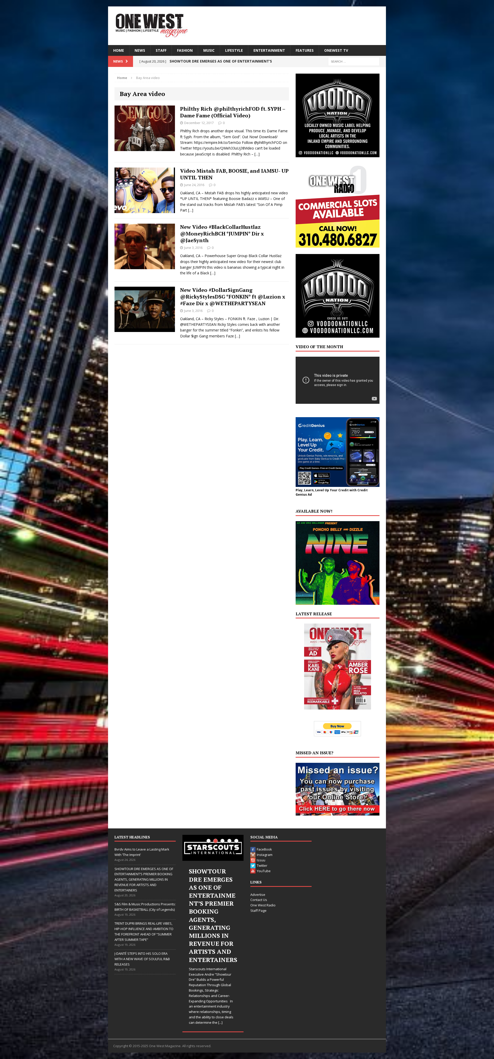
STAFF (161, 50)
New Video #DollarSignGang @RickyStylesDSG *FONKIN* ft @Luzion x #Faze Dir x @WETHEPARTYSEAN (232, 296)
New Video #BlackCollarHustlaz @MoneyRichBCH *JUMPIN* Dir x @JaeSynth (222, 233)
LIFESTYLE (234, 50)
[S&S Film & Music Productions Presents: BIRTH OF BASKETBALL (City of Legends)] (213, 848)
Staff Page (258, 910)
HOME (118, 50)
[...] (223, 974)
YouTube (264, 871)
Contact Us (258, 899)
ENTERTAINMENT (269, 50)
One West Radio (263, 905)
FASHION (185, 50)
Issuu (261, 860)
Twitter (262, 865)
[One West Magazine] (247, 25)
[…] (257, 154)
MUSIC (209, 50)
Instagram (264, 854)
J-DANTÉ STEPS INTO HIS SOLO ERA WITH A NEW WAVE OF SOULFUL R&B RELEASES (142, 959)
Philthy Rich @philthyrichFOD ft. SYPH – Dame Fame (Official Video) (232, 112)
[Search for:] (354, 61)
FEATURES (305, 50)
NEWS (140, 50)
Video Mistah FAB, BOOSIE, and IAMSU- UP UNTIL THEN (234, 174)
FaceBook (264, 849)
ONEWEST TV (336, 50)
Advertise (257, 894)
